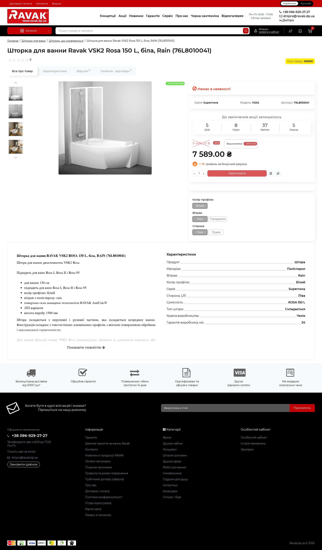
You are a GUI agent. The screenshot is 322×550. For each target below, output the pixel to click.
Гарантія (153, 16)
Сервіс (167, 16)
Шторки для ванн (175, 455)
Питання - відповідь (116, 71)
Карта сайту (93, 509)
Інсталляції (170, 485)
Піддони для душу (175, 479)
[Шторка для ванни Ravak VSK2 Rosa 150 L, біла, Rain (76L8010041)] (105, 128)
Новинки (136, 16)
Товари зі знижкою (98, 515)
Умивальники (172, 473)
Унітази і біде (172, 497)
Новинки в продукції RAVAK (104, 455)
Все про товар (22, 71)
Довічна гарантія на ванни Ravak (107, 443)
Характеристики (55, 71)
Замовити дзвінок (23, 464)
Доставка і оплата (21, 3)
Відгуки (83, 71)
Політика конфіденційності (103, 497)
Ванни (167, 437)
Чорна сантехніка (205, 16)
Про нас (182, 16)
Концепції (108, 16)
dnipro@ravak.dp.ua (24, 457)
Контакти (42, 3)
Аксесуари (170, 491)
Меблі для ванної (174, 467)
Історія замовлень (253, 443)
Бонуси (56, 3)
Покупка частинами (98, 467)
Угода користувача (98, 503)
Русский (306, 3)
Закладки (247, 449)
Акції (123, 16)
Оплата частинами (98, 461)
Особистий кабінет (254, 437)
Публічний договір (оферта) (104, 479)
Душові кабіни (173, 443)
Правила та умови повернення (106, 473)
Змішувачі (170, 449)
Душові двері (172, 461)
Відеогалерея (232, 16)
